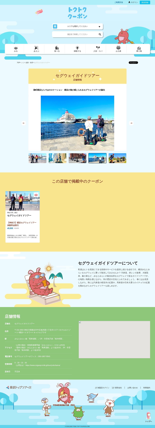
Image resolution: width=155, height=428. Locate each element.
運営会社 (118, 388)
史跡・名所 (29, 62)
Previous (24, 123)
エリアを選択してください (77, 26)
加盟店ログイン (103, 388)
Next (131, 123)
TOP (18, 62)
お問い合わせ (133, 388)
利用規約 (146, 388)
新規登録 (145, 2)
